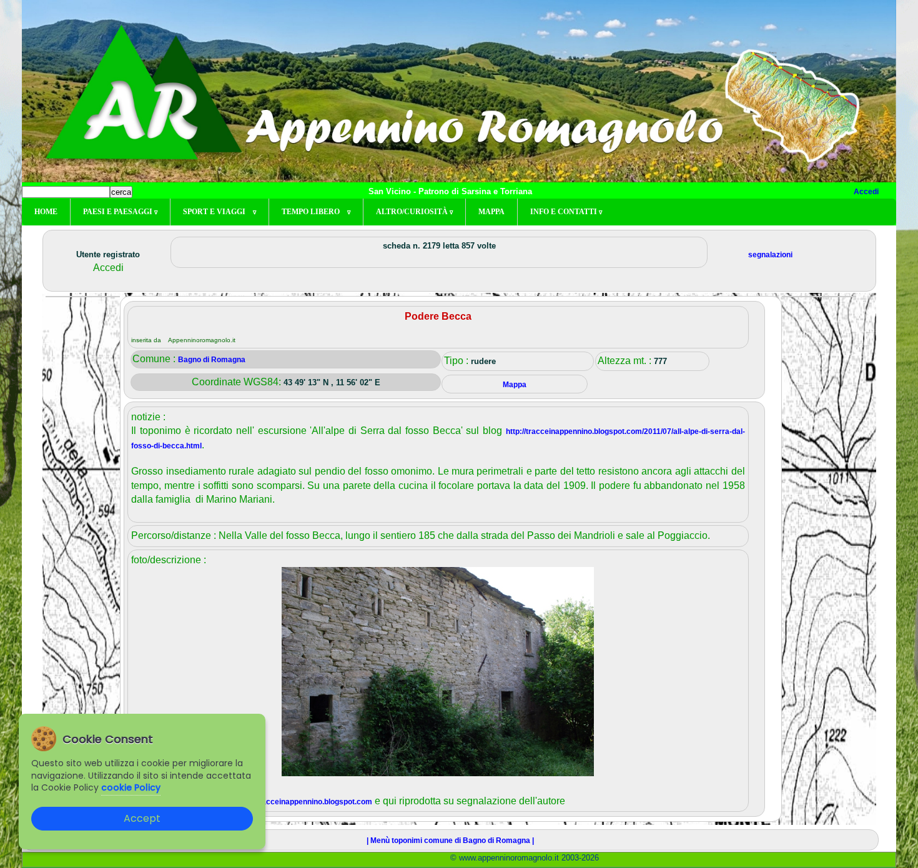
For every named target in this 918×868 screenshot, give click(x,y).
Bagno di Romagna (211, 359)
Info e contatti (566, 211)
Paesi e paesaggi (120, 211)
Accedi (866, 191)
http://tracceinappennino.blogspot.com (304, 801)
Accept (142, 818)
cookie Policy (130, 787)
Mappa (491, 211)
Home (45, 211)
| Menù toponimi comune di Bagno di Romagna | (450, 840)
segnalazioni (770, 254)
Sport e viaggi (219, 211)
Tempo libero (316, 211)
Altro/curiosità (414, 211)
